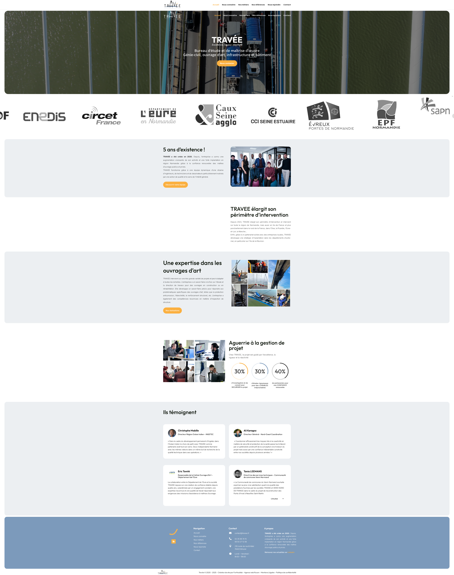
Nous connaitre (228, 5)
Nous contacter (227, 63)
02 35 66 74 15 (241, 539)
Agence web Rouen (252, 572)
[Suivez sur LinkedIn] (173, 541)
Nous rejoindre (274, 5)
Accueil (216, 5)
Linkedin (291, 552)
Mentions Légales (267, 572)
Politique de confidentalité (286, 572)
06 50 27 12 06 (241, 542)
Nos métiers (243, 5)
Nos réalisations (172, 310)
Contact (287, 5)
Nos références (258, 5)
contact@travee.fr (242, 533)
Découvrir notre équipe (175, 185)
